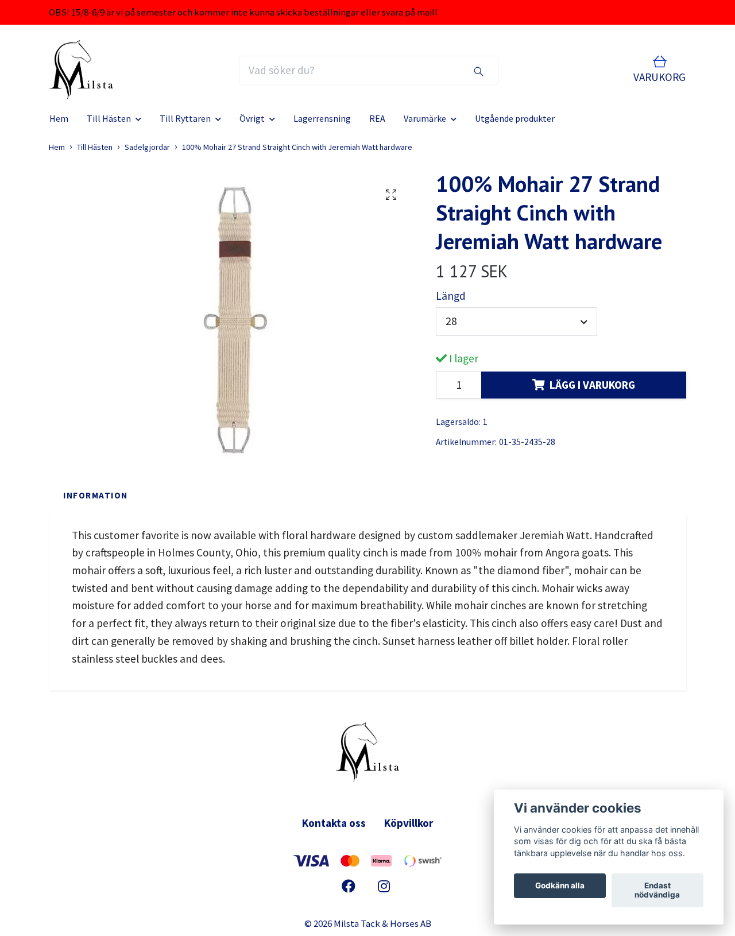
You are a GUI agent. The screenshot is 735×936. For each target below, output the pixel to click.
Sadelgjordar (147, 147)
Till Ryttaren (185, 118)
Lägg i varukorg (592, 385)
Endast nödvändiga (657, 890)
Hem (58, 118)
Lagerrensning (322, 118)
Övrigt (252, 118)
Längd (451, 296)
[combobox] (516, 321)
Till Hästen (109, 118)
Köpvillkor (408, 823)
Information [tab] (95, 495)
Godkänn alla (560, 886)
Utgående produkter (515, 118)
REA (377, 118)
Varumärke (425, 118)
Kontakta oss (334, 823)
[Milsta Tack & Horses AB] (81, 70)
